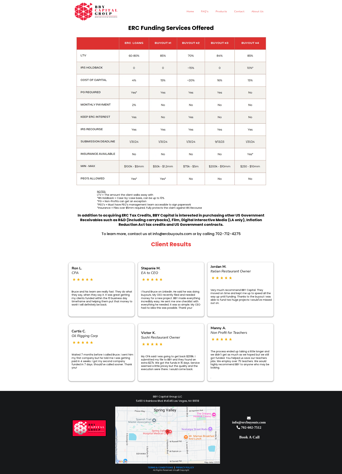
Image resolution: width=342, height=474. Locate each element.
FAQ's (205, 11)
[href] (167, 435)
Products (221, 11)
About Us (258, 11)
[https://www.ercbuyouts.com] (89, 428)
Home (190, 11)
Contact (239, 11)
